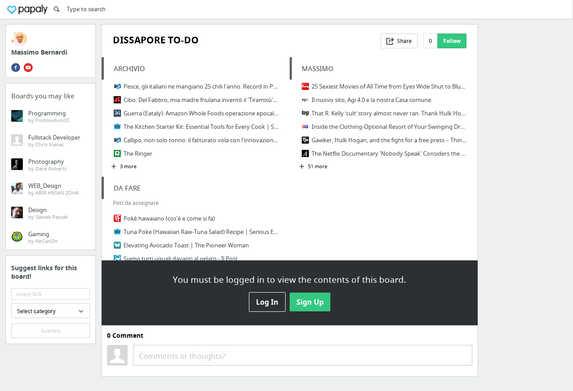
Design (48, 213)
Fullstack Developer (54, 140)
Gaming (43, 237)
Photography (47, 164)
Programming (48, 116)
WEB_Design (53, 189)
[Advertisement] (525, 158)
